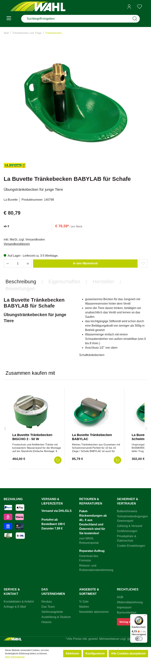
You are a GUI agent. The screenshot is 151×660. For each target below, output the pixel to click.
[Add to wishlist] (143, 263)
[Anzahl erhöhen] (28, 263)
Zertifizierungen (127, 531)
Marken (84, 606)
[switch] (139, 639)
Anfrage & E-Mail (15, 606)
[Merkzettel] (139, 6)
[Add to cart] (58, 460)
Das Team (48, 606)
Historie (46, 622)
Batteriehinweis (127, 511)
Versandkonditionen (17, 243)
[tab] (21, 282)
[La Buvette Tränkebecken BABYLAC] (90, 411)
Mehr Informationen (15, 657)
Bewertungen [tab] (20, 288)
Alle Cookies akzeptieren (128, 653)
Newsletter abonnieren (94, 611)
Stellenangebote (52, 611)
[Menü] (9, 18)
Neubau (46, 601)
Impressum (124, 607)
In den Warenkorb (85, 263)
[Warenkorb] (146, 6)
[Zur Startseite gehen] (38, 6)
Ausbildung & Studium (56, 617)
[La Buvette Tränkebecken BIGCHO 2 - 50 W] (30, 411)
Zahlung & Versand (129, 525)
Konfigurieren (95, 653)
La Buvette (11, 199)
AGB (120, 597)
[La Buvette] (15, 167)
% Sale (84, 601)
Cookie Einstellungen (131, 545)
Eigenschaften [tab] (64, 281)
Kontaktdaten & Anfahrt (19, 601)
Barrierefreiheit (126, 612)
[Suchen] (135, 19)
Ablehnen (72, 653)
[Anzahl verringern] (7, 263)
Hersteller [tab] (103, 281)
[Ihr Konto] (129, 6)
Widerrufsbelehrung (130, 602)
